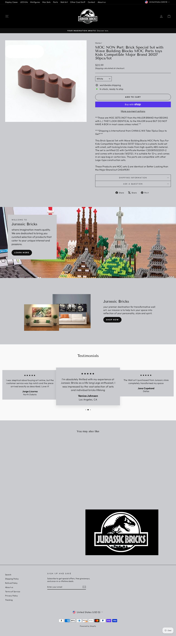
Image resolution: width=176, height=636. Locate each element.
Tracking (9, 600)
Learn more (21, 252)
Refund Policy (11, 583)
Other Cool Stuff (77, 2)
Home (98, 43)
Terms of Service (12, 591)
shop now (112, 320)
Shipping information (133, 177)
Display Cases (11, 2)
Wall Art (64, 2)
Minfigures (35, 2)
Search (8, 574)
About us (102, 2)
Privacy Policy (11, 595)
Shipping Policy (12, 579)
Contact (91, 2)
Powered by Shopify (88, 626)
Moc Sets (46, 2)
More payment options (133, 111)
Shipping (99, 68)
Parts (55, 2)
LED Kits (24, 2)
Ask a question (133, 184)
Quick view (25, 476)
